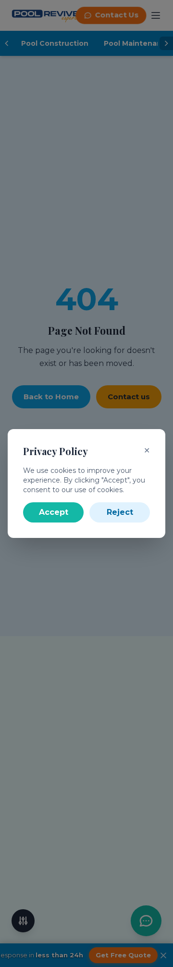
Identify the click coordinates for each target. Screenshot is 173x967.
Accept (53, 512)
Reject (120, 512)
